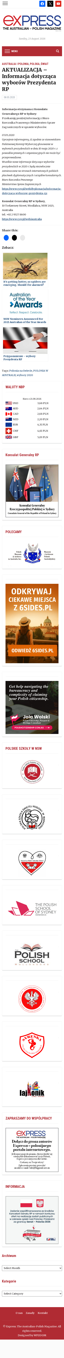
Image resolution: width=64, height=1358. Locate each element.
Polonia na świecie (20, 370)
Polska (35, 64)
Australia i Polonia (15, 64)
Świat (45, 64)
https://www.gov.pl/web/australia (22, 219)
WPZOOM (40, 1335)
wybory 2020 (25, 375)
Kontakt (43, 1313)
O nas (19, 1313)
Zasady (30, 1313)
